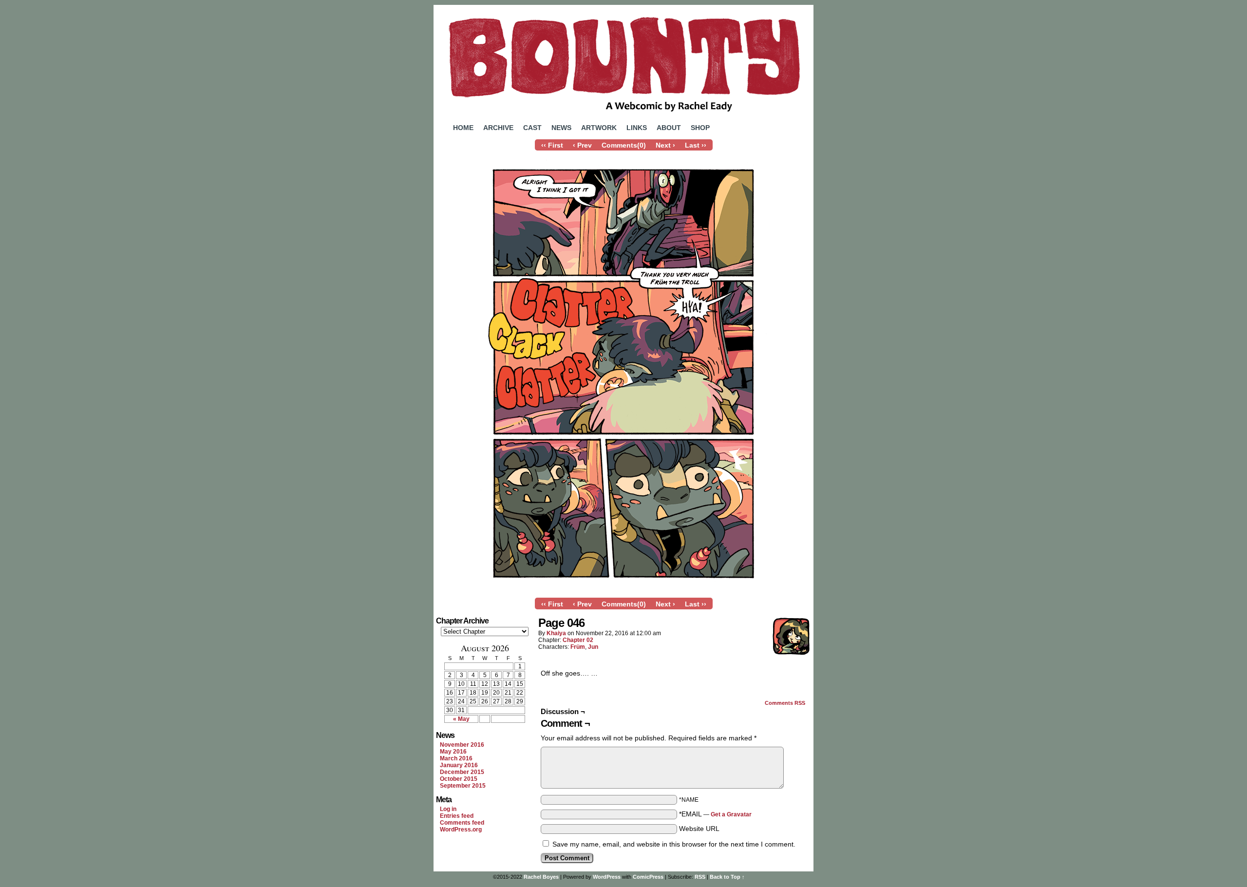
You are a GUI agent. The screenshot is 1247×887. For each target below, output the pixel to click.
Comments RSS (785, 703)
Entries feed (456, 815)
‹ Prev (582, 145)
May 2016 (453, 751)
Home (463, 128)
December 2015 (462, 772)
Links (636, 128)
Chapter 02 (578, 640)
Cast (532, 128)
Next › (665, 145)
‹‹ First (552, 145)
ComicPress (648, 877)
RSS (700, 877)
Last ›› (695, 145)
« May (461, 719)
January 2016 (459, 765)
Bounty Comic (623, 62)
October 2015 (458, 778)
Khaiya (556, 633)
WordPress (607, 877)
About (669, 128)
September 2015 (463, 785)
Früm (577, 646)
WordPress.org (461, 829)
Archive (498, 128)
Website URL (699, 828)
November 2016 (462, 744)
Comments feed (462, 822)
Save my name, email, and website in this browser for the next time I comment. (673, 844)
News (561, 128)
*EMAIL (715, 814)
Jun (593, 646)
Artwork (599, 128)
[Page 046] (623, 591)
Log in (448, 809)
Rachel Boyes (541, 877)
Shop (700, 128)
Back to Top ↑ (727, 877)
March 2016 (456, 758)
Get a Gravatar (731, 814)
